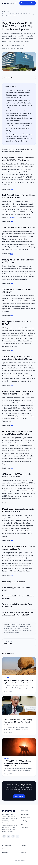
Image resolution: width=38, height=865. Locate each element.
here (11, 189)
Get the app (19, 796)
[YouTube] (17, 836)
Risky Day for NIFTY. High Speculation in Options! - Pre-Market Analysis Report (19, 681)
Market (9, 11)
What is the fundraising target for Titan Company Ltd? (17, 605)
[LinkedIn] (4, 836)
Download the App (27, 3)
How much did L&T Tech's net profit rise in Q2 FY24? (18, 597)
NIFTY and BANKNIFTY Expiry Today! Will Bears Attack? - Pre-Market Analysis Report (17, 763)
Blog (3, 11)
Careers (23, 845)
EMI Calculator (25, 814)
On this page (9, 77)
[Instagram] (13, 836)
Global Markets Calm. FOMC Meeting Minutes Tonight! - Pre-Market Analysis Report (18, 722)
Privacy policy (6, 845)
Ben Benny (7, 46)
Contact (23, 849)
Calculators (24, 827)
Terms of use (6, 849)
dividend (12, 217)
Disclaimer (5, 852)
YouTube (23, 852)
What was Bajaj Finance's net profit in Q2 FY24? (17, 589)
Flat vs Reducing (25, 817)
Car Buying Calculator (27, 821)
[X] (8, 836)
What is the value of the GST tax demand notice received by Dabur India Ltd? (17, 613)
